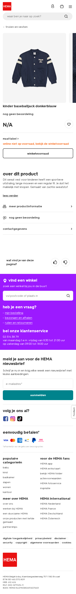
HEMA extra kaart (50, 468)
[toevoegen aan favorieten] (69, 124)
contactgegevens (15, 228)
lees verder (10, 195)
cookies (66, 542)
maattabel (10, 138)
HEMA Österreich (50, 518)
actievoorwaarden (50, 478)
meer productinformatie (25, 206)
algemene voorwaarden (44, 542)
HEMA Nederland (50, 503)
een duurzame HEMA (15, 513)
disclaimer (60, 538)
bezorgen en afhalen (18, 317)
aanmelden (38, 395)
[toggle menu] (70, 6)
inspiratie (45, 488)
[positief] (55, 262)
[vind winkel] (68, 296)
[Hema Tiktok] (19, 418)
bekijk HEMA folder (51, 473)
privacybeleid (43, 538)
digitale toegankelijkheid (17, 538)
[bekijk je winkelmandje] (62, 6)
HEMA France (48, 508)
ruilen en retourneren (19, 322)
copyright (21, 542)
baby (6, 467)
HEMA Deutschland (51, 513)
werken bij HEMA (13, 508)
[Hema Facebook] (5, 418)
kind (5, 472)
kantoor (7, 492)
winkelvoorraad (38, 153)
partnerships (10, 526)
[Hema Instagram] (12, 418)
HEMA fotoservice (50, 483)
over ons (8, 503)
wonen (7, 487)
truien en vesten (17, 26)
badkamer (8, 477)
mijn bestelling (14, 312)
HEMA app (46, 463)
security (8, 542)
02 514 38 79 (11, 336)
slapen (6, 482)
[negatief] (65, 262)
